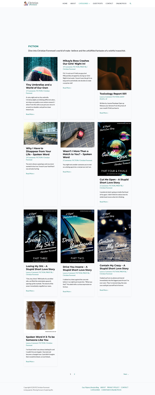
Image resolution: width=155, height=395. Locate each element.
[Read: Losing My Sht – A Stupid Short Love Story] (40, 236)
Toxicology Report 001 (113, 93)
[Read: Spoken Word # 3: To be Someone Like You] (40, 316)
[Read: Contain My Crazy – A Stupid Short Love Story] (114, 235)
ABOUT (73, 3)
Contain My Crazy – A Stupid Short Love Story (114, 267)
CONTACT (109, 3)
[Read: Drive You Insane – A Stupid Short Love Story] (77, 236)
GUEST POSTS (98, 3)
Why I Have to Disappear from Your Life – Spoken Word (38, 151)
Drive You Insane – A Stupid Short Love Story (77, 268)
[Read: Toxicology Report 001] (114, 73)
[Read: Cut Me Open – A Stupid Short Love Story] (114, 149)
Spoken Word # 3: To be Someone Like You (40, 338)
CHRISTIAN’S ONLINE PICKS (111, 390)
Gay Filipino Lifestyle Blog (90, 387)
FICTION (39, 91)
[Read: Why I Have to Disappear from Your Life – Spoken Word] (40, 133)
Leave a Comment (106, 97)
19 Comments (67, 67)
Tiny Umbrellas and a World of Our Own (39, 86)
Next (126, 374)
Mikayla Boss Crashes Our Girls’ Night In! (76, 62)
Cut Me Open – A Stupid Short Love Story (114, 181)
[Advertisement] (77, 20)
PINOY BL (83, 67)
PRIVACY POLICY (113, 387)
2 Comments (67, 160)
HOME (65, 3)
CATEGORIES (83, 3)
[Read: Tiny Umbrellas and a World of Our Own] (40, 69)
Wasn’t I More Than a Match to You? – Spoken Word (77, 154)
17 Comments (30, 91)
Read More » (30, 114)
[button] (89, 3)
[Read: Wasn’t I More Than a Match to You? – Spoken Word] (77, 135)
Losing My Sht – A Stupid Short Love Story (40, 268)
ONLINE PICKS (121, 3)
